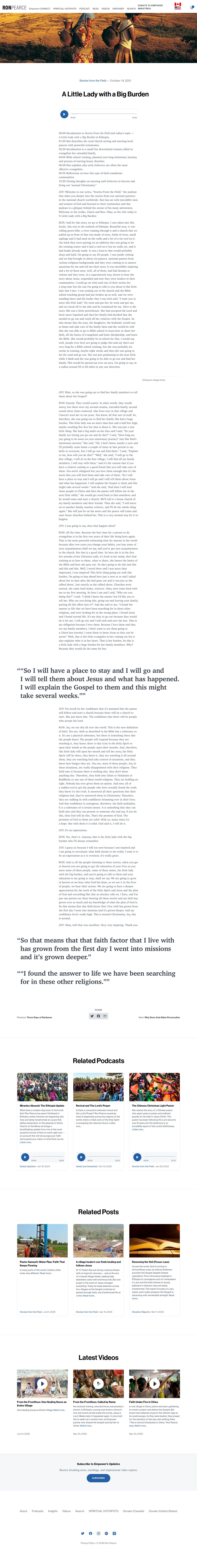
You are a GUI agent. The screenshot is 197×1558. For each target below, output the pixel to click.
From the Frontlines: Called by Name (94, 1402)
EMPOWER (118, 8)
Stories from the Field (92, 80)
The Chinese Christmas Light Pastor (153, 1105)
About (23, 1511)
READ (96, 8)
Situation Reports (141, 1312)
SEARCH (131, 8)
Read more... (46, 1273)
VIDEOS (105, 8)
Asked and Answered (87, 1166)
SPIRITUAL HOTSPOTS (65, 8)
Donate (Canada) (133, 1511)
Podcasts (37, 1511)
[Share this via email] (105, 1016)
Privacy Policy (88, 1543)
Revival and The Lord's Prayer (93, 1105)
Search (79, 1511)
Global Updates (28, 1166)
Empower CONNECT (39, 8)
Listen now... (26, 1142)
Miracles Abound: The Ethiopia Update (42, 1105)
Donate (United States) (163, 1511)
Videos (66, 1511)
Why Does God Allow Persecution (162, 1017)
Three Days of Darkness (39, 1017)
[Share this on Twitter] (92, 1016)
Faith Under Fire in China (143, 1402)
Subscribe (98, 1478)
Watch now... (59, 1410)
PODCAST (84, 8)
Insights (52, 1511)
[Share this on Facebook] (98, 1016)
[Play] (64, 114)
